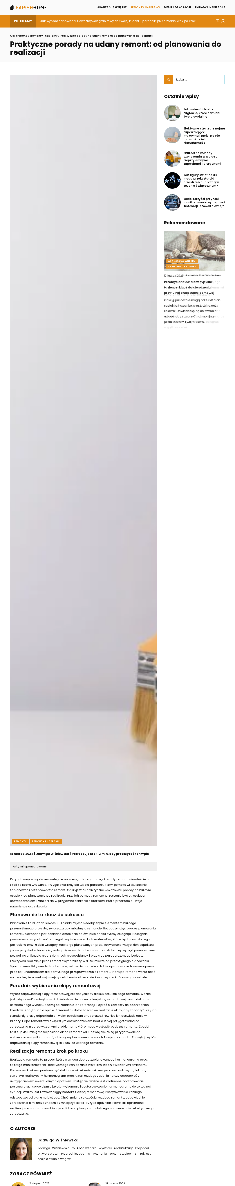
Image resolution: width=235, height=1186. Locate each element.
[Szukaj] (168, 79)
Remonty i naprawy (145, 7)
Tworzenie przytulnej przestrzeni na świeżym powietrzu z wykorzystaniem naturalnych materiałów (114, 21)
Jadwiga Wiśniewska (52, 853)
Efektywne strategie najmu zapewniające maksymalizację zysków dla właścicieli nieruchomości (204, 136)
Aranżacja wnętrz (112, 7)
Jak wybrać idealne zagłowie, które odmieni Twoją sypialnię (201, 113)
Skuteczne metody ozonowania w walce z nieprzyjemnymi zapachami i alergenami (202, 158)
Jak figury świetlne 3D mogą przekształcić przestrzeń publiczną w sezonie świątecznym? (201, 180)
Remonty (20, 841)
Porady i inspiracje (210, 7)
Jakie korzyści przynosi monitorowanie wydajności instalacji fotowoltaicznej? (204, 202)
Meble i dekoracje (178, 7)
